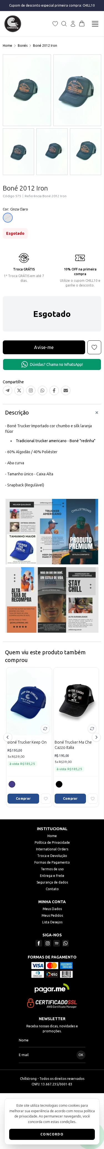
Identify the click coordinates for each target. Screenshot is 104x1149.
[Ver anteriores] (8, 737)
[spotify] (56, 943)
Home (7, 45)
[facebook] (38, 943)
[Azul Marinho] (11, 784)
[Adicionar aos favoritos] (46, 799)
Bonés (22, 45)
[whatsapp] (65, 943)
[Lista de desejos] (55, 23)
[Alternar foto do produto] (45, 728)
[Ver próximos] (95, 737)
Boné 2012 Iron (45, 45)
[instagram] (47, 943)
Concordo (52, 1134)
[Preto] (59, 784)
